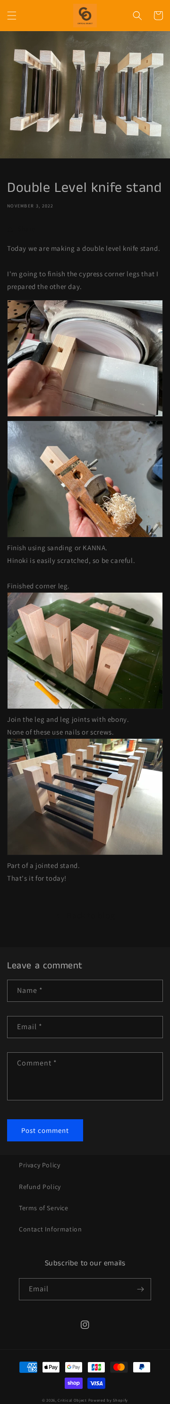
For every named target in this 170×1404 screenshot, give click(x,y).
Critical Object (72, 1400)
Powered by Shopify (108, 1400)
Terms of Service (43, 1208)
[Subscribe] (140, 1289)
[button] (11, 15)
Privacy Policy (39, 1165)
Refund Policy (40, 1186)
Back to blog (91, 915)
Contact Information (50, 1229)
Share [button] (26, 228)
